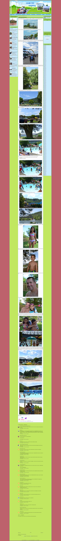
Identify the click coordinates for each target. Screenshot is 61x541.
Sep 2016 (45, 102)
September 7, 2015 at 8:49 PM (24, 468)
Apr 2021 (44, 63)
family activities (22, 421)
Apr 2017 (44, 96)
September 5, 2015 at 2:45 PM (24, 428)
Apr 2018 (44, 86)
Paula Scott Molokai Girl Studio (23, 444)
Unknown (21, 493)
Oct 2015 (44, 111)
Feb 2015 (44, 118)
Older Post (42, 532)
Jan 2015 (44, 119)
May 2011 (45, 156)
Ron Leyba (21, 482)
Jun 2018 (44, 84)
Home (30, 532)
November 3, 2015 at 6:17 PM (24, 502)
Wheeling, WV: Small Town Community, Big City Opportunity (15, 52)
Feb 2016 (44, 108)
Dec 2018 (44, 79)
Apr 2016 (44, 106)
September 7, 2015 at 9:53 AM (24, 458)
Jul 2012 (44, 144)
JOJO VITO (21, 511)
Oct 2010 (44, 162)
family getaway (27, 421)
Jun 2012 (44, 145)
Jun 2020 (44, 67)
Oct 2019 (44, 73)
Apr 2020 (44, 69)
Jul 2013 (44, 134)
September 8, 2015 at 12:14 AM (24, 476)
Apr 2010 (44, 167)
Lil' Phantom (13, 32)
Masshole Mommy (22, 448)
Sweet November (11, 28)
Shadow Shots (19, 415)
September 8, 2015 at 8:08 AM (24, 488)
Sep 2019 (45, 74)
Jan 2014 (44, 129)
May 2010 (45, 166)
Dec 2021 (44, 62)
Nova (20, 500)
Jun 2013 (44, 135)
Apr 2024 (44, 53)
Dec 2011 (44, 150)
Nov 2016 (45, 100)
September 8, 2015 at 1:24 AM (24, 480)
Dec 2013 (44, 130)
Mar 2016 (44, 107)
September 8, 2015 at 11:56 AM (24, 495)
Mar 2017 (44, 97)
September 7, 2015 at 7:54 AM (24, 454)
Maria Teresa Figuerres (22, 507)
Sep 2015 (45, 112)
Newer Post (19, 532)
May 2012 (45, 146)
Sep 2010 (45, 163)
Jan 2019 (44, 78)
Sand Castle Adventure (22, 17)
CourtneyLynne (21, 460)
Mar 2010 (44, 168)
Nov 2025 (45, 46)
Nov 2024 (45, 52)
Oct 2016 (44, 101)
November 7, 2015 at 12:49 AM (24, 513)
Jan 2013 (44, 139)
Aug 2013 (45, 133)
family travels (31, 421)
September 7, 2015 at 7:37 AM (24, 450)
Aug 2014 (45, 123)
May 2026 (45, 45)
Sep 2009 (45, 173)
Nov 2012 (45, 141)
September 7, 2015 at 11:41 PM (24, 472)
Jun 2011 (44, 155)
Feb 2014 (44, 128)
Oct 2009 (44, 172)
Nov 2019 (45, 72)
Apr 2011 (44, 157)
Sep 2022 (45, 56)
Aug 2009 (45, 174)
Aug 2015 (45, 113)
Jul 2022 (44, 57)
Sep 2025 (45, 47)
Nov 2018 (45, 80)
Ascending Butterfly (22, 464)
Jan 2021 (44, 64)
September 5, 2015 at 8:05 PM (24, 439)
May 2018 (45, 85)
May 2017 (45, 95)
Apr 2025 (44, 51)
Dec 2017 (44, 89)
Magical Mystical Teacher (22, 435)
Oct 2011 (44, 152)
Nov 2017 (45, 90)
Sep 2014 (45, 122)
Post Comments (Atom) (23, 534)
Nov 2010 (45, 161)
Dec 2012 (44, 140)
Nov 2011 (44, 151)
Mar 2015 (44, 117)
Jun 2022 (44, 58)
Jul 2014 (44, 124)
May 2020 (45, 68)
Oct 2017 (44, 91)
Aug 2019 (45, 75)
